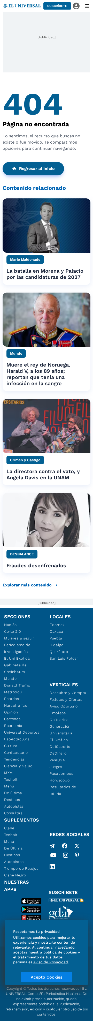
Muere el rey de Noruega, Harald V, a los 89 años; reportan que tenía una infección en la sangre (38, 374)
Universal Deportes (22, 732)
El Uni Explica (17, 658)
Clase (9, 828)
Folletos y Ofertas (66, 699)
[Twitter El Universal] (77, 845)
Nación (10, 625)
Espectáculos (16, 739)
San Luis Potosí (64, 658)
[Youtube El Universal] (53, 856)
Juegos (56, 767)
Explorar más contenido (27, 585)
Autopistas (14, 806)
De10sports (60, 746)
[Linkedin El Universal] (52, 866)
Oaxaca (56, 631)
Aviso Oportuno (64, 706)
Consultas (13, 813)
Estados (11, 699)
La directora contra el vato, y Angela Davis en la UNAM (43, 474)
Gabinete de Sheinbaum (15, 668)
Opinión (11, 712)
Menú (9, 786)
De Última (13, 848)
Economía (13, 726)
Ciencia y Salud (18, 766)
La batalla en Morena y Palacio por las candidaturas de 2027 (44, 274)
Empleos (58, 713)
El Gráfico (59, 740)
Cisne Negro (15, 875)
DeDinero (58, 753)
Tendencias (14, 759)
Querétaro (59, 652)
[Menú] (87, 6)
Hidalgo (57, 645)
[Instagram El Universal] (65, 856)
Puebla (56, 638)
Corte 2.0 (12, 631)
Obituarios (59, 720)
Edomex (57, 625)
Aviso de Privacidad (50, 962)
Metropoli (13, 692)
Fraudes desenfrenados (36, 565)
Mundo (10, 678)
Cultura (11, 746)
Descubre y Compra (68, 693)
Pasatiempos (61, 773)
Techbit (11, 779)
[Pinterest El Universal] (77, 856)
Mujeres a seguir (19, 638)
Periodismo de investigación (17, 648)
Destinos (12, 800)
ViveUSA (57, 760)
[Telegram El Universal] (52, 845)
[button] (57, 6)
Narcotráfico (15, 705)
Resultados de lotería (63, 790)
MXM (8, 773)
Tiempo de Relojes (21, 868)
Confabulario (16, 752)
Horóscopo (59, 780)
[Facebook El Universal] (64, 845)
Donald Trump (17, 685)
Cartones (12, 719)
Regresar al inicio (37, 168)
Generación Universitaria (61, 729)
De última (13, 793)
